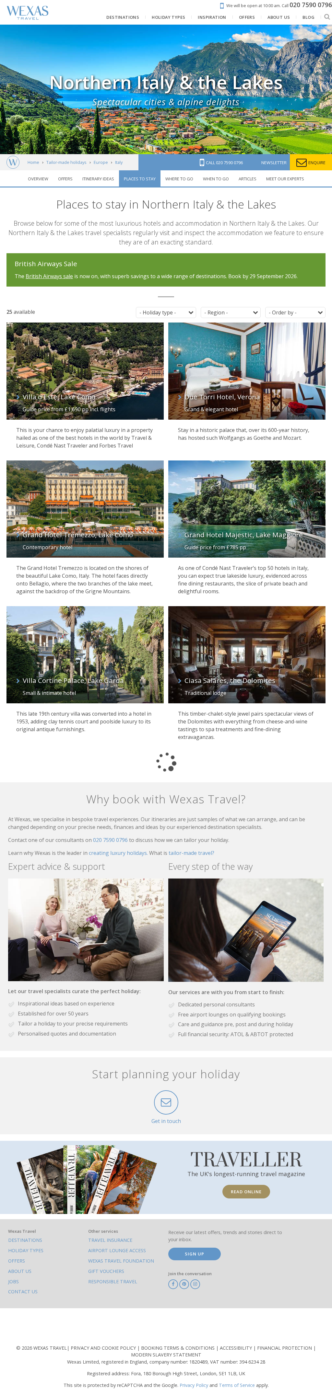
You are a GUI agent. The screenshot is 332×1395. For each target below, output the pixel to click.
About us (19, 1271)
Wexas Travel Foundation (121, 1261)
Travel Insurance (110, 1240)
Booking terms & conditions (178, 1348)
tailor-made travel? (191, 852)
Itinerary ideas (98, 179)
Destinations (25, 1240)
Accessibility (236, 1348)
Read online (246, 1192)
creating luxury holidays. (119, 852)
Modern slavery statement (166, 1355)
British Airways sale (49, 276)
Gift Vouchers (106, 1271)
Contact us (23, 1291)
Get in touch (166, 1121)
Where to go (179, 179)
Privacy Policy (194, 1385)
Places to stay (140, 179)
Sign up (194, 1254)
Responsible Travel (112, 1281)
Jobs (13, 1281)
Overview (38, 179)
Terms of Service (237, 1385)
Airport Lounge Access (117, 1250)
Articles (247, 179)
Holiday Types (25, 1250)
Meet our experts (285, 179)
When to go (216, 179)
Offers (65, 179)
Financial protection (285, 1348)
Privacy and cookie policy (104, 1348)
